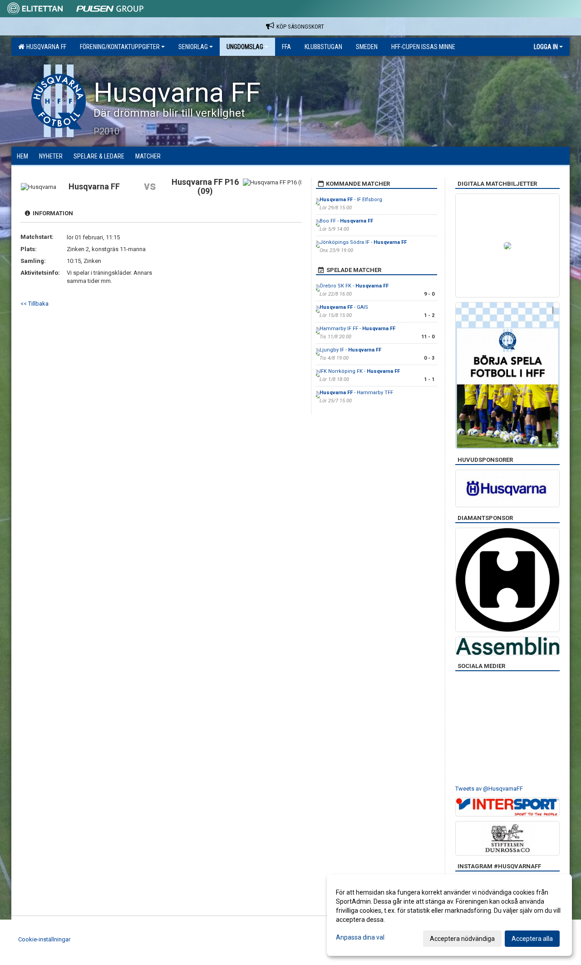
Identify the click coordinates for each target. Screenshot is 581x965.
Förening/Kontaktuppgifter (120, 46)
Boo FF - (346, 221)
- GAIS (344, 307)
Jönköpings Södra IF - (363, 242)
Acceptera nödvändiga (462, 938)
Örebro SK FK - (354, 286)
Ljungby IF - (350, 350)
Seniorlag (193, 46)
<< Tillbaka (34, 303)
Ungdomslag (244, 46)
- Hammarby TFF (356, 393)
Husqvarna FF (45, 46)
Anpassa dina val (360, 937)
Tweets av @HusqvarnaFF (489, 788)
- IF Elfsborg (351, 200)
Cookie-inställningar (44, 939)
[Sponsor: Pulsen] (109, 7)
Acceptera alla (532, 938)
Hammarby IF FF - (357, 329)
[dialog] (449, 915)
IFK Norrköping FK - (360, 371)
